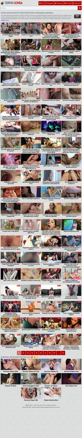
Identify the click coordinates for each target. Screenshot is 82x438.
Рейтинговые (59, 3)
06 (41, 353)
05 (36, 353)
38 (63, 353)
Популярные (50, 3)
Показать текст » (5, 20)
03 (28, 353)
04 (32, 353)
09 (54, 353)
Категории (68, 3)
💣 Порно (11, 3)
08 (50, 353)
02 (23, 353)
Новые (42, 3)
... (58, 353)
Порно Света (77, 3)
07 (45, 353)
